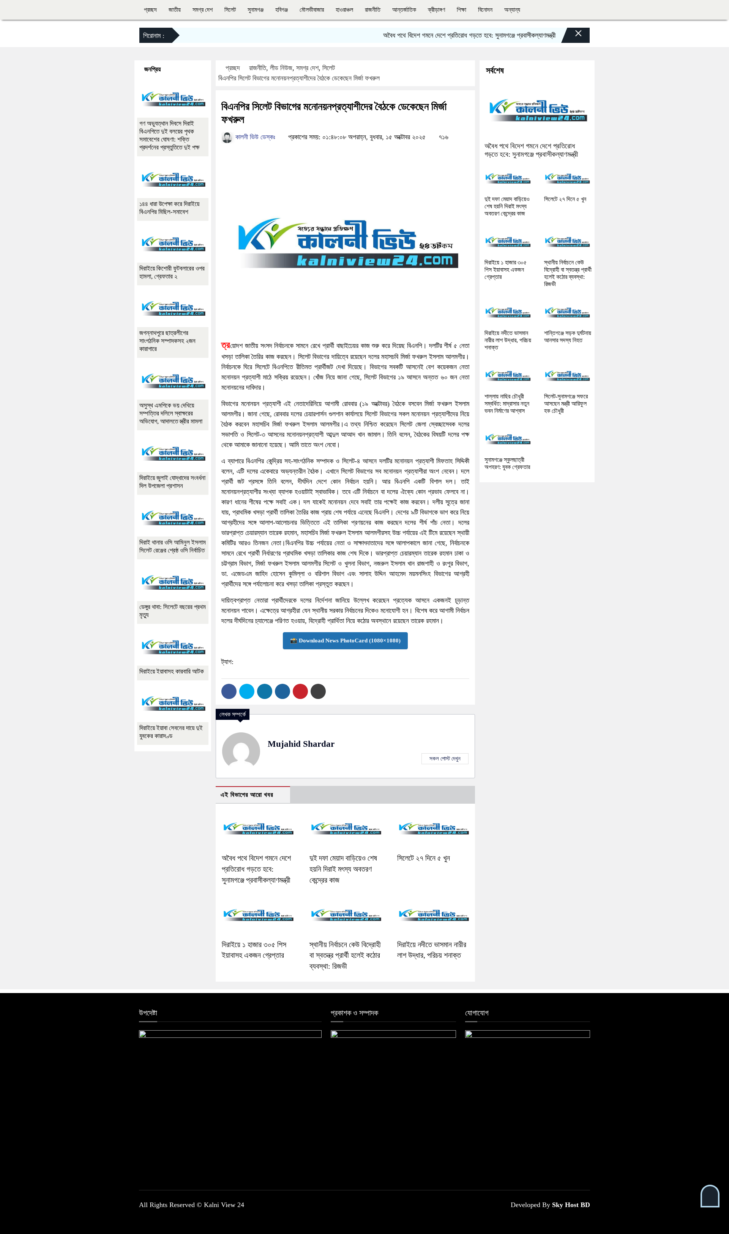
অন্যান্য (512, 9)
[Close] (572, 37)
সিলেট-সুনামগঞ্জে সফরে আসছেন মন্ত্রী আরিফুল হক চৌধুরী (566, 403)
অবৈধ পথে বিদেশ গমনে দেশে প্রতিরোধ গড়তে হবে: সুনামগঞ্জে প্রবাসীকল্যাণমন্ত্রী (450, 35)
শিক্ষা (461, 9)
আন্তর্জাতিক (404, 9)
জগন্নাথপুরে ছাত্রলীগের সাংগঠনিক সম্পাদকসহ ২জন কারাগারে (167, 341)
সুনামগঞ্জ (256, 9)
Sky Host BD (571, 1205)
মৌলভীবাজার (312, 9)
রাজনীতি (372, 9)
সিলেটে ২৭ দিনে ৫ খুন (423, 858)
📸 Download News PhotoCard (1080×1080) (345, 640)
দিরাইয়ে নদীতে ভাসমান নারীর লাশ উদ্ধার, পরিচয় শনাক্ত (507, 340)
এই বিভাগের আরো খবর (247, 794)
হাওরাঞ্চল (344, 9)
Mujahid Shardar (301, 744)
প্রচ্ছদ (150, 9)
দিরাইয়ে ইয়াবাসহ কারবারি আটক (171, 671)
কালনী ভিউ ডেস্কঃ (254, 137)
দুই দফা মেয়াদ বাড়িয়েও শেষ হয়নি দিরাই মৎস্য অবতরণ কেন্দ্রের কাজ (343, 869)
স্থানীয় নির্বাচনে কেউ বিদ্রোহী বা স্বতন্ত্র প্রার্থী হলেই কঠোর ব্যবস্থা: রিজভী (345, 955)
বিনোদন (485, 9)
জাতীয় (175, 9)
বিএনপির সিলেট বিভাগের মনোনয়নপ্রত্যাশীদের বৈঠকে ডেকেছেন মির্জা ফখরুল (299, 78)
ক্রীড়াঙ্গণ (436, 9)
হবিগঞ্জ (281, 9)
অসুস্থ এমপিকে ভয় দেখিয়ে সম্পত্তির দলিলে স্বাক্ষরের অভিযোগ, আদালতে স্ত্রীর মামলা (170, 413)
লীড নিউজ (281, 68)
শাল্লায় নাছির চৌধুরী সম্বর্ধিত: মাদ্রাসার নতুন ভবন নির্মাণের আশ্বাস (506, 403)
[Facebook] (229, 691)
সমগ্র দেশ (203, 9)
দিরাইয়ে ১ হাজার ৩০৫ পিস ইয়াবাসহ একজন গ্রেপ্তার (505, 269)
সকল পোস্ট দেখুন (445, 759)
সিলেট (230, 9)
